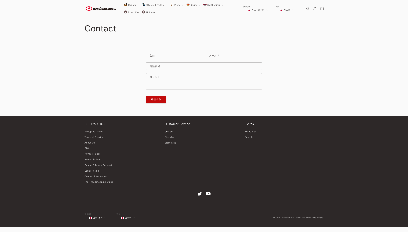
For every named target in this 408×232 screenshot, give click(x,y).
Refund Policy (92, 159)
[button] (131, 5)
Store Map (170, 142)
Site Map (170, 137)
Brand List (250, 131)
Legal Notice (91, 170)
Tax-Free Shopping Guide (98, 181)
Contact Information (95, 176)
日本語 (287, 10)
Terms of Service (94, 137)
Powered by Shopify (315, 217)
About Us (89, 142)
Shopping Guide (93, 131)
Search (249, 137)
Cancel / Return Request (98, 165)
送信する (156, 99)
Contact (169, 131)
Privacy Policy (92, 153)
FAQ (86, 148)
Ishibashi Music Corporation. (293, 217)
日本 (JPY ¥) (258, 10)
